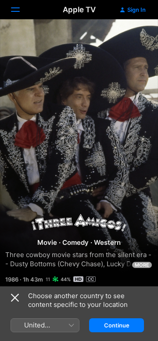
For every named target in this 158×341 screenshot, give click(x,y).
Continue (116, 325)
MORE (142, 265)
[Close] (15, 298)
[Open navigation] (20, 9)
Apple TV (79, 9)
